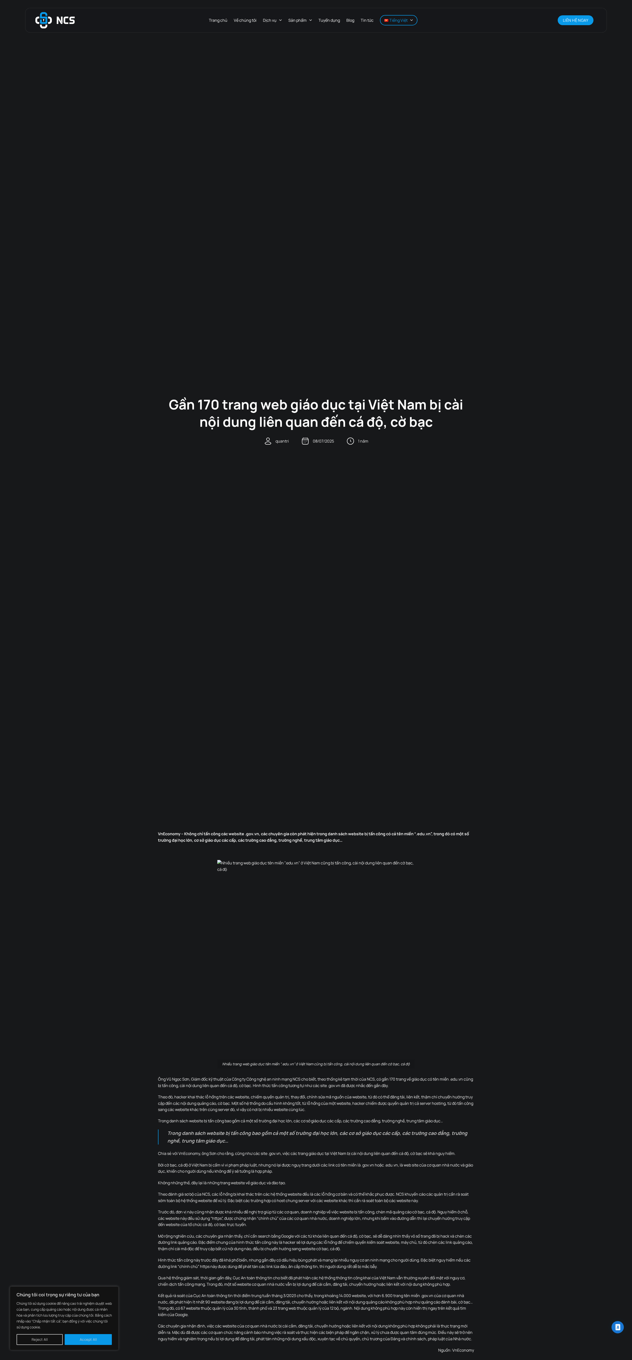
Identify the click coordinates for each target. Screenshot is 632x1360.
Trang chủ (218, 20)
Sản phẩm (297, 20)
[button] (547, 20)
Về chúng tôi (245, 20)
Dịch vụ (269, 20)
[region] (64, 1318)
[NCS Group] (55, 20)
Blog (350, 20)
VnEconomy (463, 1350)
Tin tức (367, 20)
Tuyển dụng (329, 20)
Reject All (40, 1339)
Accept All (88, 1339)
